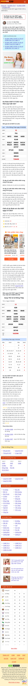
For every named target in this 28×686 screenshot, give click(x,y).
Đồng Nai (17, 498)
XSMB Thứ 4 (6, 545)
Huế (11, 465)
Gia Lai (5, 525)
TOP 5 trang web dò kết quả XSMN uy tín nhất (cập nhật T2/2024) (17, 561)
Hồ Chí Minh (5, 470)
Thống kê (21, 658)
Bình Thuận (18, 494)
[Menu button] (25, 1)
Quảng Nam (18, 532)
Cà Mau (4, 465)
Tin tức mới (5, 555)
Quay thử (13, 658)
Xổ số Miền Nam (6, 486)
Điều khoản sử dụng (14, 682)
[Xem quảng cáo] (24, 682)
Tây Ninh (5, 507)
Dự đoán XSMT (9, 439)
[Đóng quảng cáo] (26, 680)
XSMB (19, 463)
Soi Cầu (6, 658)
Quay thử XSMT (19, 478)
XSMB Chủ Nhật (7, 550)
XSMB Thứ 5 (18, 545)
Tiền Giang (18, 507)
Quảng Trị (17, 534)
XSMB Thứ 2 (6, 543)
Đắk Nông (18, 523)
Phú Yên (12, 468)
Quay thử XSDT (19, 285)
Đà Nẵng (17, 521)
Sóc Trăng (17, 505)
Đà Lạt (5, 498)
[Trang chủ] (7, 1)
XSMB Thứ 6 (6, 547)
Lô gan (14, 661)
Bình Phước (6, 494)
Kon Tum (17, 527)
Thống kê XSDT (7, 453)
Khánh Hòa (6, 527)
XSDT (4, 403)
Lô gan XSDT (18, 453)
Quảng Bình (6, 532)
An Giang (5, 489)
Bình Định (5, 521)
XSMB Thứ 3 (18, 543)
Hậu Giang (18, 501)
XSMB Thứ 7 (18, 547)
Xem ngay (11, 259)
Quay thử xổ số (6, 475)
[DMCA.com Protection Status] (14, 666)
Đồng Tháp (5, 468)
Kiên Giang (18, 503)
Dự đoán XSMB (9, 429)
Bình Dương (18, 492)
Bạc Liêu (17, 489)
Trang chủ (6, 655)
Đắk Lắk (5, 523)
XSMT (11, 463)
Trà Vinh (5, 510)
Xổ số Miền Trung (6, 517)
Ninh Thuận (6, 530)
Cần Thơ (17, 496)
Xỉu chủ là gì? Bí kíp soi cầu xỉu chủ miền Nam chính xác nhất (17, 570)
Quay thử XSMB (7, 478)
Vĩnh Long (18, 510)
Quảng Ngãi (6, 534)
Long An (5, 505)
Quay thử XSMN (7, 481)
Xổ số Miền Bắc (6, 539)
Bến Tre (5, 492)
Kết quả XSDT (6, 450)
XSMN (3, 463)
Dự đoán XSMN (9, 434)
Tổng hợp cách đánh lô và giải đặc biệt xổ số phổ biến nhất (17, 578)
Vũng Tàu (5, 512)
